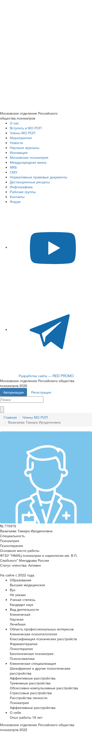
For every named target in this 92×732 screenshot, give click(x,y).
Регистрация (41, 392)
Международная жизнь (28, 162)
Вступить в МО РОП (26, 127)
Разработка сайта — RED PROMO (46, 375)
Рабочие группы (23, 191)
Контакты (17, 196)
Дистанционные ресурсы (30, 181)
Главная (10, 417)
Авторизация (13, 392)
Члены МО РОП (22, 132)
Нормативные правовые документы (38, 176)
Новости (16, 142)
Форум (15, 201)
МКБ (13, 167)
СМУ (13, 172)
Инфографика (21, 186)
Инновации (19, 152)
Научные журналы (24, 147)
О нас (14, 122)
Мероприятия (21, 137)
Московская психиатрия (29, 157)
